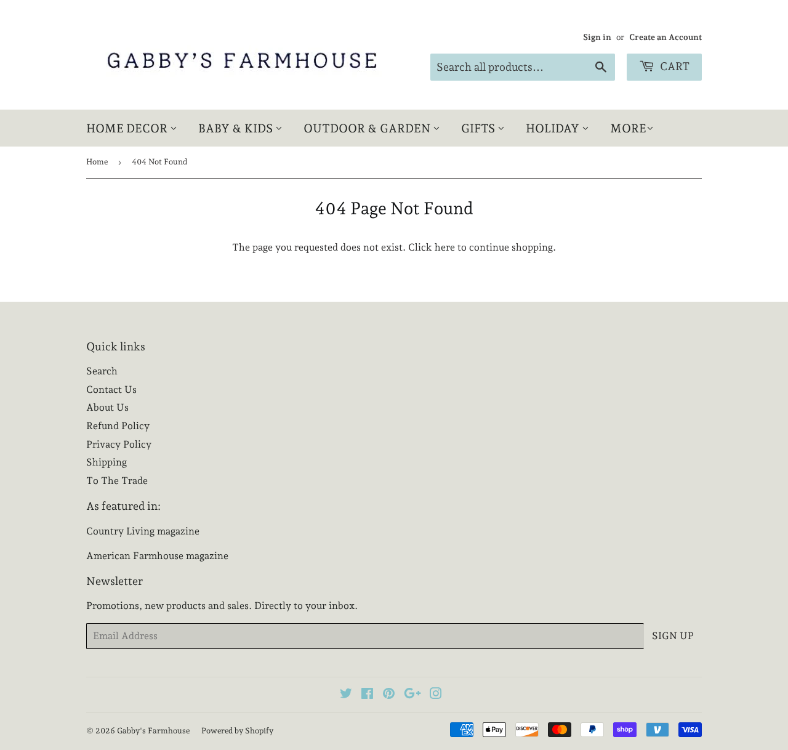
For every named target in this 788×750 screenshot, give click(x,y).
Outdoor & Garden (368, 128)
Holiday (554, 128)
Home (97, 161)
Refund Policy (118, 426)
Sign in (597, 37)
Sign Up (673, 636)
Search (102, 371)
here (445, 247)
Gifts (479, 128)
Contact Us (111, 389)
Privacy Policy (118, 444)
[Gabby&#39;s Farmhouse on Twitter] (346, 695)
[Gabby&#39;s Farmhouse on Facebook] (367, 695)
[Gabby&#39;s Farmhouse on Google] (412, 695)
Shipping (106, 462)
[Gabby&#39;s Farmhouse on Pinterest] (388, 695)
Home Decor (128, 128)
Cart (673, 66)
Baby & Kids (236, 128)
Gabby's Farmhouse (153, 730)
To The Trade (117, 480)
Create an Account (665, 37)
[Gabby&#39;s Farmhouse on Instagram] (436, 695)
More (628, 128)
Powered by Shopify (237, 730)
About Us (107, 407)
